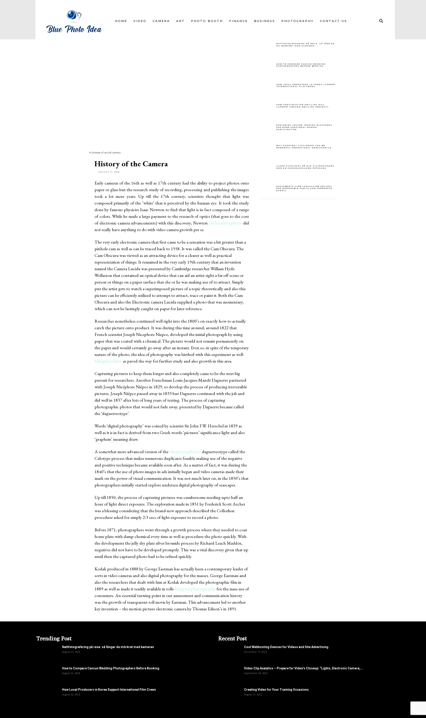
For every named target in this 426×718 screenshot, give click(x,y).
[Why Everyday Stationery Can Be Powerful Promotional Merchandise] (267, 147)
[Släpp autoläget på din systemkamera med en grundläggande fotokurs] (267, 168)
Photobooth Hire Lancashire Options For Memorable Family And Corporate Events (304, 188)
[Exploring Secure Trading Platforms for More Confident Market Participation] (267, 127)
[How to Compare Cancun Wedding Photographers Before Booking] (267, 66)
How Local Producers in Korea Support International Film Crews (306, 85)
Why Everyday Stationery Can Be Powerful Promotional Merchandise (303, 146)
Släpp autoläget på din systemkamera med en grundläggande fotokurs (305, 167)
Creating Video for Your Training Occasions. (277, 689)
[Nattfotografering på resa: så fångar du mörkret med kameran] (267, 45)
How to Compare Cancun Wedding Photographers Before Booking (301, 65)
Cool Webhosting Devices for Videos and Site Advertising (286, 647)
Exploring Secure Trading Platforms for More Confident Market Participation (304, 127)
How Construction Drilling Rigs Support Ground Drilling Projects (302, 105)
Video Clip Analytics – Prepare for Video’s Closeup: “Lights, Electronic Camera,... (303, 668)
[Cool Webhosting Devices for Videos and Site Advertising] (229, 652)
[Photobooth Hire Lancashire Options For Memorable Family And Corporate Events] (267, 188)
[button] (381, 21)
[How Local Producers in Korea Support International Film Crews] (267, 86)
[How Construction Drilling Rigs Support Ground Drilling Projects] (267, 106)
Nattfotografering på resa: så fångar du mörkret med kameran (305, 44)
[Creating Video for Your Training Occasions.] (229, 695)
